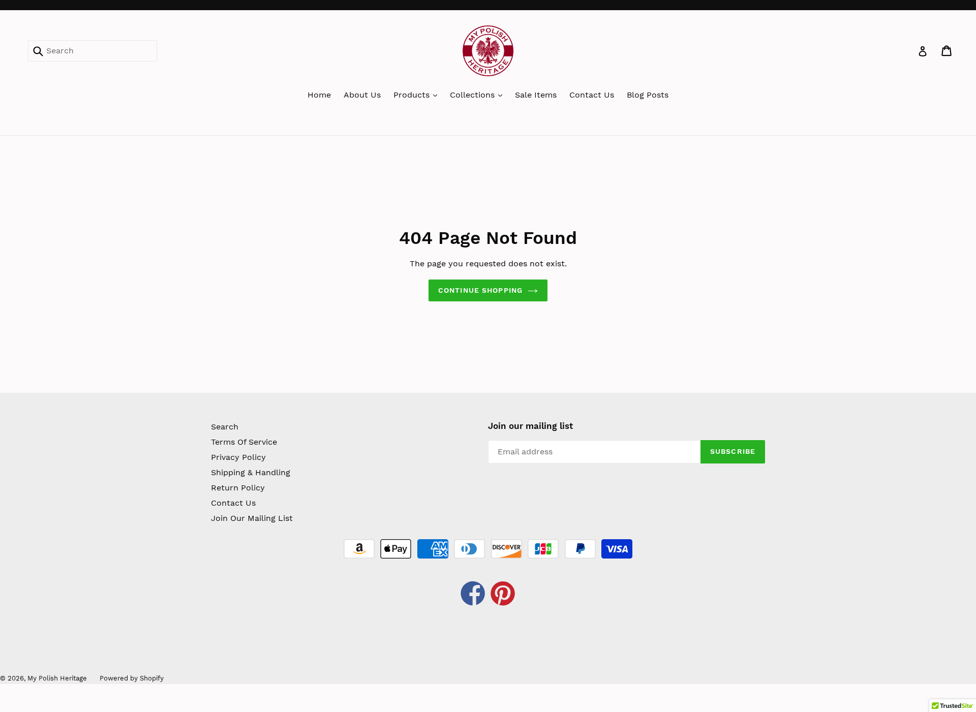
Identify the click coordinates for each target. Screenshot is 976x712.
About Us (362, 95)
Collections (473, 95)
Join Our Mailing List (252, 518)
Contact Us (591, 95)
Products (412, 95)
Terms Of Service (244, 442)
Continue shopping (480, 290)
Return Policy (238, 487)
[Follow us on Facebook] (473, 595)
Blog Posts (647, 95)
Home (319, 95)
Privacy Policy (238, 457)
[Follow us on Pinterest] (503, 595)
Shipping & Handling (250, 472)
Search (224, 426)
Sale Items (536, 95)
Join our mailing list (530, 426)
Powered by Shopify (132, 678)
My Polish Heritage (57, 678)
